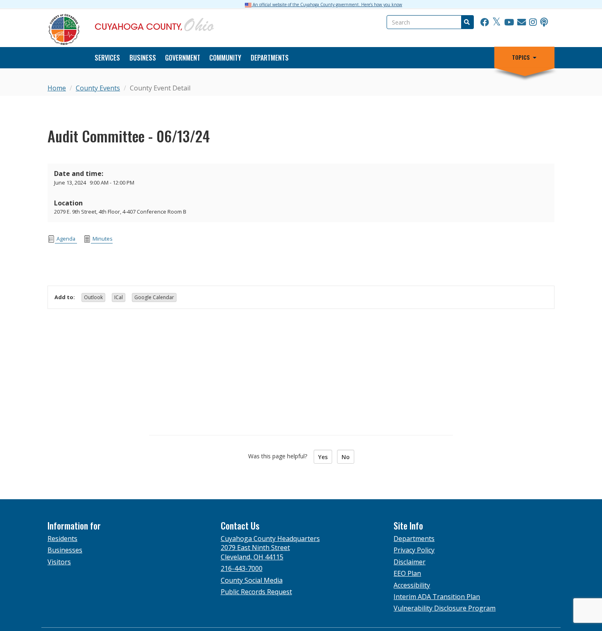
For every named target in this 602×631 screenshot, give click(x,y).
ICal (118, 297)
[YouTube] (509, 22)
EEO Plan (407, 573)
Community (225, 58)
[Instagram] (533, 22)
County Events (98, 87)
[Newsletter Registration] (521, 22)
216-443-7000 (242, 568)
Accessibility (412, 585)
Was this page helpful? (280, 456)
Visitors (59, 561)
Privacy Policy (414, 549)
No (346, 457)
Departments (270, 58)
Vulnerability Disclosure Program (445, 608)
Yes (323, 457)
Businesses (65, 549)
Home (57, 87)
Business (142, 58)
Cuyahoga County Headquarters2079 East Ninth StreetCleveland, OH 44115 (270, 547)
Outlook (93, 297)
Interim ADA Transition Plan (437, 596)
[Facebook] (484, 22)
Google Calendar (154, 297)
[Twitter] (496, 22)
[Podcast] (544, 22)
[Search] (466, 22)
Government (182, 58)
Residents (62, 538)
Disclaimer (409, 561)
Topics (521, 57)
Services (107, 58)
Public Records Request (256, 591)
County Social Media (252, 580)
